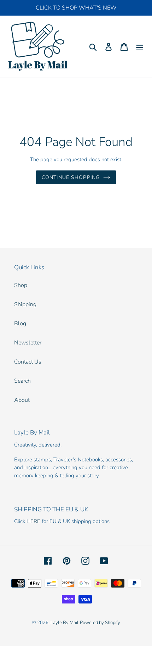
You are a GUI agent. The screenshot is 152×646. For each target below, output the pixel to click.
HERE (33, 521)
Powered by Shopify (100, 622)
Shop (20, 285)
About (22, 400)
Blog (20, 323)
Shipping (25, 304)
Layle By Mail (64, 622)
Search (22, 381)
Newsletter (27, 343)
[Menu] (139, 47)
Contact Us (27, 362)
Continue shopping (71, 177)
